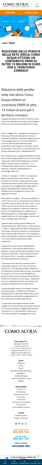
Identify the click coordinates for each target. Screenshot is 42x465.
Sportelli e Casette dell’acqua (21, 370)
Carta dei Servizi (21, 404)
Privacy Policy (21, 397)
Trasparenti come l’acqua (21, 394)
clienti (5, 463)
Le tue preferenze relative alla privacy (23, 458)
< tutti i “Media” (8, 43)
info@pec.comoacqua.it (21, 418)
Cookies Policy (21, 399)
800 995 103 (21, 432)
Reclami (21, 381)
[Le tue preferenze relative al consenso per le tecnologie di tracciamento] (38, 456)
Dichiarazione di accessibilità (21, 402)
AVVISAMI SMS (21, 446)
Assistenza (10, 12)
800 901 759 (21, 439)
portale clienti (31, 12)
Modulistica (21, 373)
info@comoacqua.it (21, 415)
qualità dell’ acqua (36, 463)
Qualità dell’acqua (21, 376)
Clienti (21, 368)
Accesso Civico (21, 389)
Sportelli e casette (24, 463)
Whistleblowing (21, 392)
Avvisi (21, 365)
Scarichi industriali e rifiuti (21, 378)
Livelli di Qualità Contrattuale (21, 407)
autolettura (14, 463)
